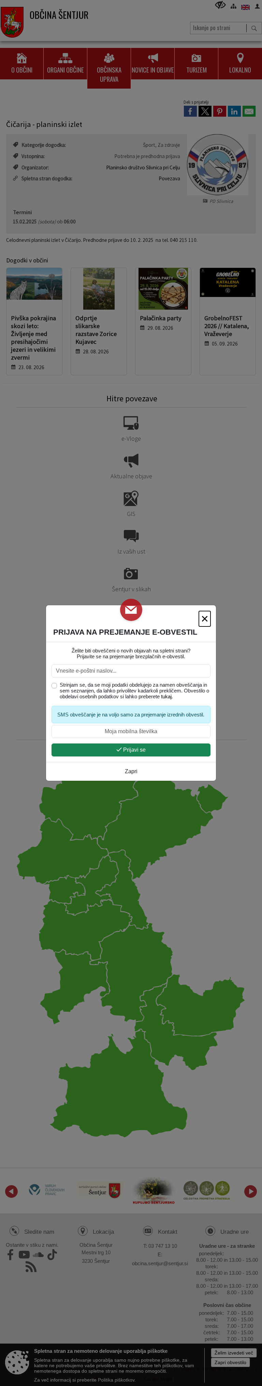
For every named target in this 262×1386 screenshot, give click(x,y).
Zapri (131, 771)
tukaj (166, 696)
